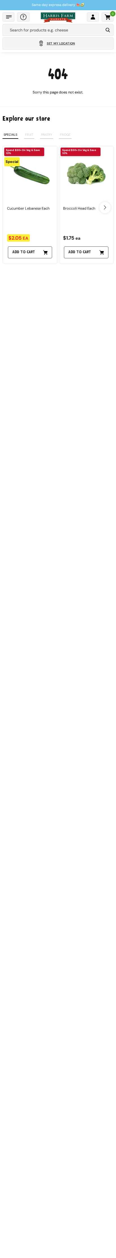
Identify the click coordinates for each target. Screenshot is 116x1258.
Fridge (65, 135)
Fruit (29, 135)
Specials (10, 135)
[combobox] (53, 30)
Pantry (46, 135)
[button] (8, 17)
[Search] (108, 30)
